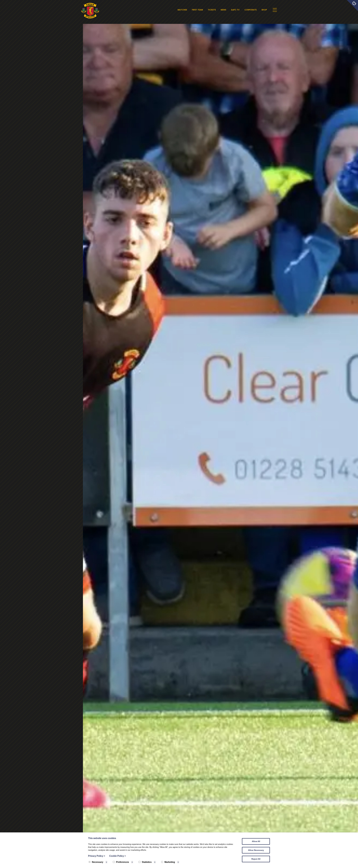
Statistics (147, 862)
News (223, 9)
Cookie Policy (117, 856)
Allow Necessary (256, 850)
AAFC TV (235, 9)
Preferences (122, 862)
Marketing (169, 862)
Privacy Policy (96, 856)
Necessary (97, 862)
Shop (264, 9)
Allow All (256, 841)
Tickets (212, 9)
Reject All (255, 859)
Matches (182, 9)
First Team (197, 9)
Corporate (250, 9)
